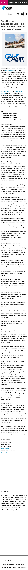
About (7, 561)
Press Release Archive (16, 561)
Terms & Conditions (20, 564)
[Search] (18, 14)
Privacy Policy (22, 567)
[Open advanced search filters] (21, 14)
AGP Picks (4, 2)
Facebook (4, 453)
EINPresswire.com (10, 70)
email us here (5, 448)
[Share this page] (26, 13)
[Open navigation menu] (2, 13)
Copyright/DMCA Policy (9, 567)
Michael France (5, 91)
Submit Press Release (8, 564)
